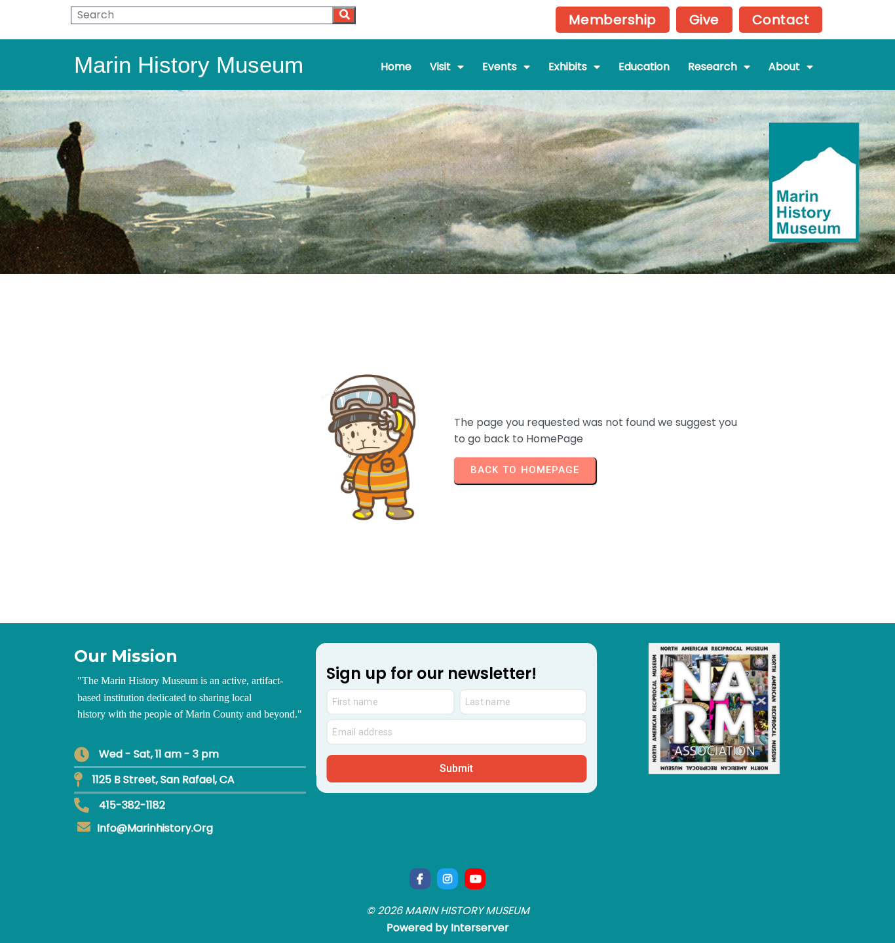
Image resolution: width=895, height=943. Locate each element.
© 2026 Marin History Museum (447, 910)
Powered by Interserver (448, 927)
